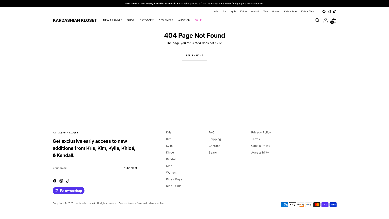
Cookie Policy (260, 145)
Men (169, 165)
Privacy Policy (261, 132)
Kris (168, 132)
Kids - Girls (173, 186)
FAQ (212, 132)
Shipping (215, 139)
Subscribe (131, 168)
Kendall (171, 159)
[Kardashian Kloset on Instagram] (329, 11)
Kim (168, 139)
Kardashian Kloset (85, 203)
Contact (214, 145)
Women (171, 172)
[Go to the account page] (326, 20)
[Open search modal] (317, 20)
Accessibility (260, 152)
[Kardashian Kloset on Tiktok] (334, 11)
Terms (255, 139)
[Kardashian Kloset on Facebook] (324, 11)
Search (214, 152)
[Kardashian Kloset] (75, 20)
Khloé (170, 152)
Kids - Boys (174, 179)
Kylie (169, 145)
